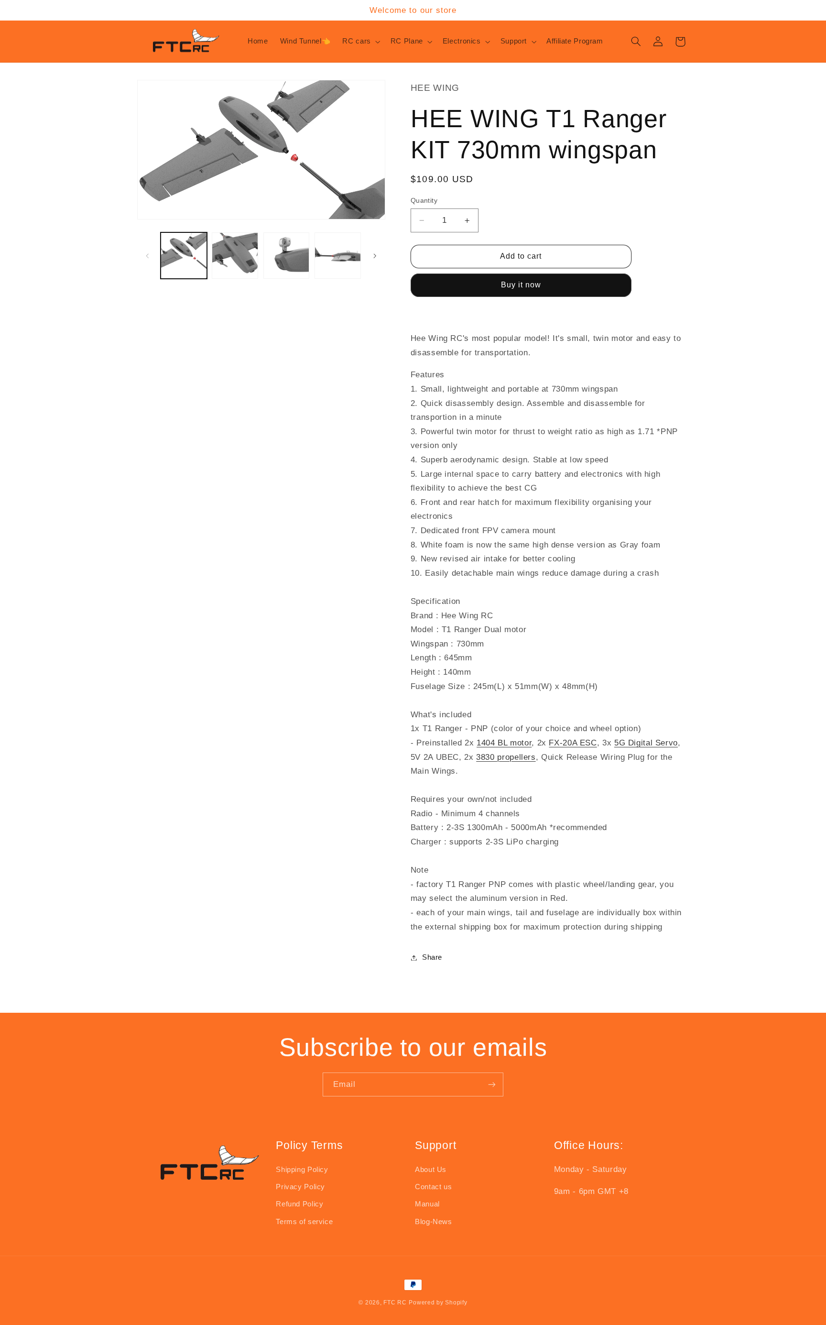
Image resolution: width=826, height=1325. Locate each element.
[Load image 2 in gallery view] (235, 255)
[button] (360, 41)
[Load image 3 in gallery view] (286, 255)
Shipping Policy (302, 1169)
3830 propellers (505, 757)
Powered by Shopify (438, 1302)
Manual (427, 1204)
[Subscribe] (492, 1084)
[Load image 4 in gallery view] (338, 255)
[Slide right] (374, 255)
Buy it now (521, 285)
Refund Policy (299, 1204)
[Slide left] (147, 255)
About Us (430, 1169)
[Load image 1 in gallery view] (184, 255)
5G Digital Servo (646, 742)
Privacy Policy (300, 1187)
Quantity (424, 200)
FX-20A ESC (573, 742)
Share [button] (432, 957)
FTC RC (394, 1302)
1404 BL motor (504, 742)
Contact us (433, 1187)
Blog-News (433, 1222)
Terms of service (304, 1222)
